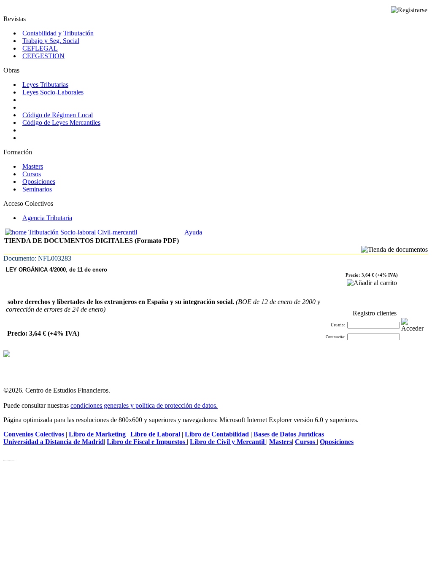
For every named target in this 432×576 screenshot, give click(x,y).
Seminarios (37, 189)
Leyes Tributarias (45, 84)
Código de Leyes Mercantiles (61, 122)
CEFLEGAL (40, 48)
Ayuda (193, 232)
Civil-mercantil (117, 232)
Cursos (31, 174)
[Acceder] (412, 325)
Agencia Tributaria (47, 217)
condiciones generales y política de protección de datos (143, 405)
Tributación (43, 232)
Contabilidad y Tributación (58, 33)
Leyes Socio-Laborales (53, 92)
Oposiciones (38, 181)
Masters (32, 166)
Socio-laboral (78, 232)
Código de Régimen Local (57, 114)
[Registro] (409, 10)
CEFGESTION (43, 55)
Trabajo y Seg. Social (50, 40)
